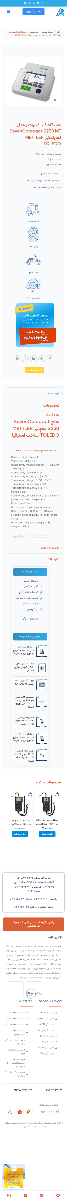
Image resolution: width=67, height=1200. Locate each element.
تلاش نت (24, 1126)
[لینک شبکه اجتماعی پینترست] (38, 3)
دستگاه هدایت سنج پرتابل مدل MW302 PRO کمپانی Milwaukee (47, 824)
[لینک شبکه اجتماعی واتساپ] (30, 3)
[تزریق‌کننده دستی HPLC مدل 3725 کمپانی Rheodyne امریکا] (41, 756)
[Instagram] (29, 1112)
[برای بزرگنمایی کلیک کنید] (55, 100)
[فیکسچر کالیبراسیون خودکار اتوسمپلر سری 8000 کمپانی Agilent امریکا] (41, 703)
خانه (58, 32)
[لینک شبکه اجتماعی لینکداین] (34, 3)
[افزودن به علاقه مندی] (39, 796)
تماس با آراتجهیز (33, 12)
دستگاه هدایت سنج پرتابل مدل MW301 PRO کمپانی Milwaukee (20, 824)
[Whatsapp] (10, 1112)
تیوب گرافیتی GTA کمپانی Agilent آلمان (24, 682)
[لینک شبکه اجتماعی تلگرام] (25, 3)
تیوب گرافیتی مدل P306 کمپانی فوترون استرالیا (24, 667)
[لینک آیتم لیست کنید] (27, 581)
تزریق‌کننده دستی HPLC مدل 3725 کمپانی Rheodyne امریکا (24, 756)
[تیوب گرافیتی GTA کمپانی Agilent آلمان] (41, 684)
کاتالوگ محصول (53, 165)
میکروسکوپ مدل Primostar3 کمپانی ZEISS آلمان (24, 721)
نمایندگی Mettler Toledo (44, 187)
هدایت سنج (33, 32)
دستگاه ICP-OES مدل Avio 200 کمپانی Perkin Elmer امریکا (23, 650)
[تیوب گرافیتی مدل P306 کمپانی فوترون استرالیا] (41, 668)
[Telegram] (20, 1112)
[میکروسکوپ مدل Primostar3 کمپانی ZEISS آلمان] (41, 721)
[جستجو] (24, 619)
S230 (32, 450)
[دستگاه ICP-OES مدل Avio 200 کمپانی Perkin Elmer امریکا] (41, 651)
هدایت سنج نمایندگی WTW (38, 180)
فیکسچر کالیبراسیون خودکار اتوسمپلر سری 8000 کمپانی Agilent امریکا (24, 702)
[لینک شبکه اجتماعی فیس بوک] (42, 3)
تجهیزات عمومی (47, 32)
